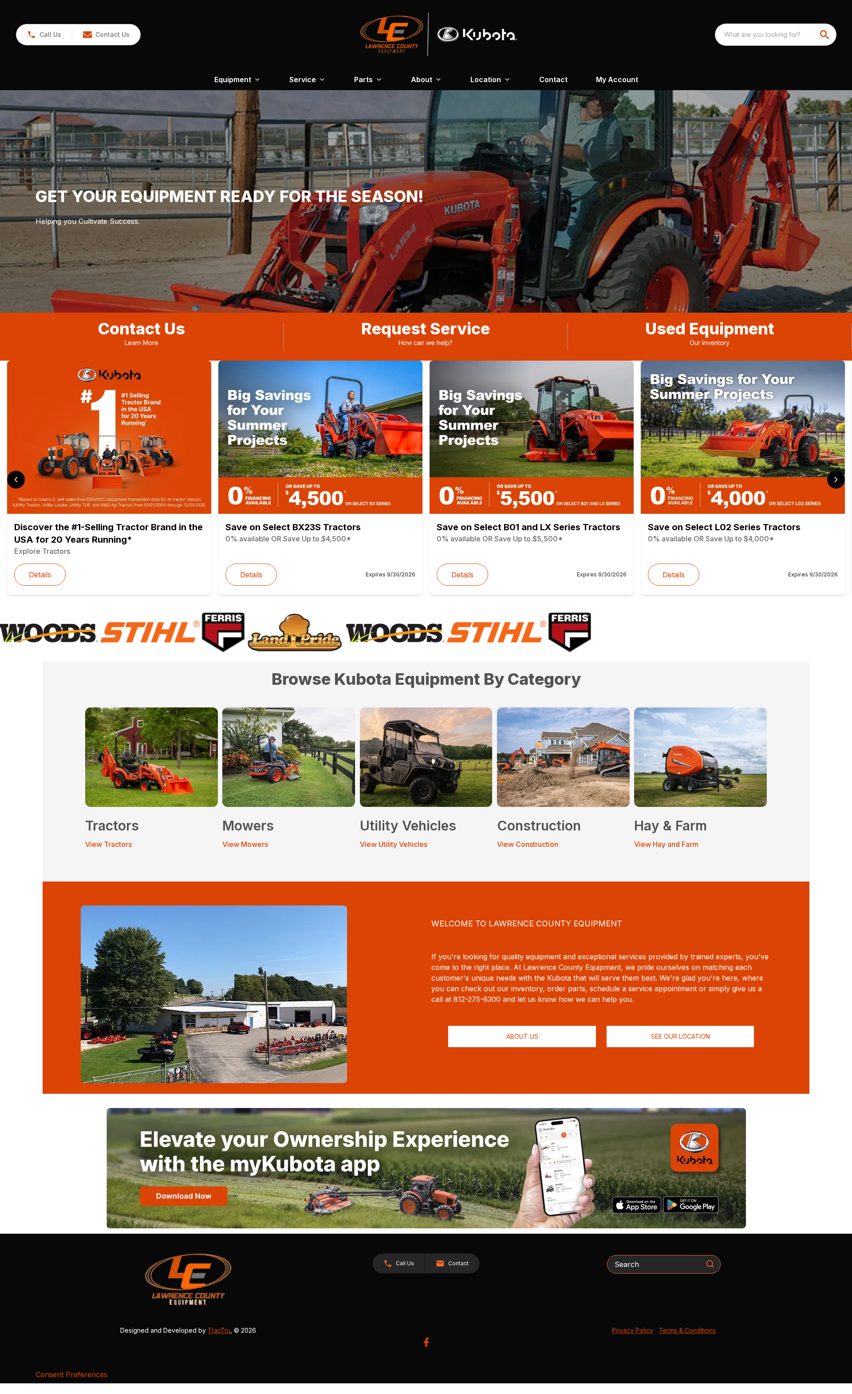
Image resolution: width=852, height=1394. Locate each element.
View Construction (527, 844)
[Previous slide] (16, 479)
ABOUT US (522, 1036)
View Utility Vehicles (393, 844)
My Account (617, 79)
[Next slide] (836, 479)
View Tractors (108, 844)
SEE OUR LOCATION (680, 1036)
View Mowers (245, 844)
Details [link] (40, 574)
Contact (553, 79)
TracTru (219, 1330)
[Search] (710, 1263)
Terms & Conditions (687, 1330)
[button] (44, 35)
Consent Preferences (71, 1374)
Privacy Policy (632, 1330)
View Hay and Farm (666, 844)
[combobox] (775, 34)
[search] (825, 34)
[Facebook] (426, 1342)
